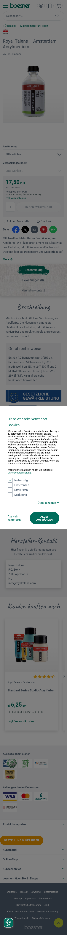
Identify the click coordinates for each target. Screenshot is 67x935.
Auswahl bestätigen (14, 518)
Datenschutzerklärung (19, 472)
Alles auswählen (44, 518)
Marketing (20, 494)
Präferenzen (21, 485)
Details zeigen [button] (47, 503)
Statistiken (21, 490)
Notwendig (21, 480)
